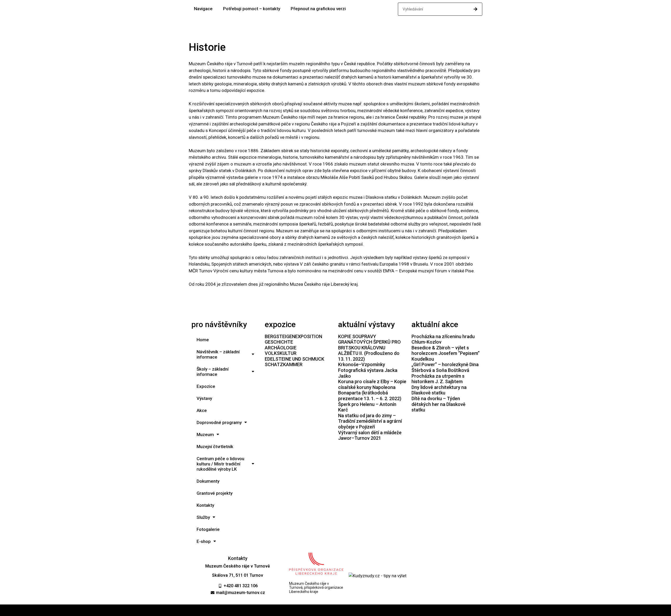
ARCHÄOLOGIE (280, 347)
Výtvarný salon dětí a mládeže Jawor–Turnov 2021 (370, 435)
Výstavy (204, 398)
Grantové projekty (214, 493)
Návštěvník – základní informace (218, 354)
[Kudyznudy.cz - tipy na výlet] (378, 575)
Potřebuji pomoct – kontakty (251, 8)
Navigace (203, 8)
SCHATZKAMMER (283, 364)
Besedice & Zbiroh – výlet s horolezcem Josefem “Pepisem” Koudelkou (446, 353)
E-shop (204, 541)
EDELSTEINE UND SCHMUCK (294, 359)
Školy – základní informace (213, 371)
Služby (203, 517)
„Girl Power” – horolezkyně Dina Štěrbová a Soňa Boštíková (445, 367)
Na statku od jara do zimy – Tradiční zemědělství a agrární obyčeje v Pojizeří (370, 421)
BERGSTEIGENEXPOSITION (293, 336)
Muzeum (205, 434)
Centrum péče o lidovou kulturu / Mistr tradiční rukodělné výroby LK (220, 464)
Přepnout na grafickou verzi (318, 8)
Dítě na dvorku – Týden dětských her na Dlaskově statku (439, 404)
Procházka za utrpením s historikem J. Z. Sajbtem (438, 378)
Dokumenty (208, 481)
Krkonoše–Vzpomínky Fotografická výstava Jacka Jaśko (367, 370)
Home (203, 339)
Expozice (206, 386)
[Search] (475, 9)
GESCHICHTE (279, 342)
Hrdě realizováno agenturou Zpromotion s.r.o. (336, 610)
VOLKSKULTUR (280, 353)
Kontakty (205, 505)
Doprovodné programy (219, 422)
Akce (202, 410)
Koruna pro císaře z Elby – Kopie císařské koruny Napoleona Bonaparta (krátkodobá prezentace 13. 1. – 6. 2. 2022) (372, 390)
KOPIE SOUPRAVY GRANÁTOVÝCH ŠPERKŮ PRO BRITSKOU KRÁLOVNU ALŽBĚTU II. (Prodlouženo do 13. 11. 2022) (369, 348)
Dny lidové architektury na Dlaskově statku (439, 390)
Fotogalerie (208, 529)
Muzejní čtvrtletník (215, 446)
